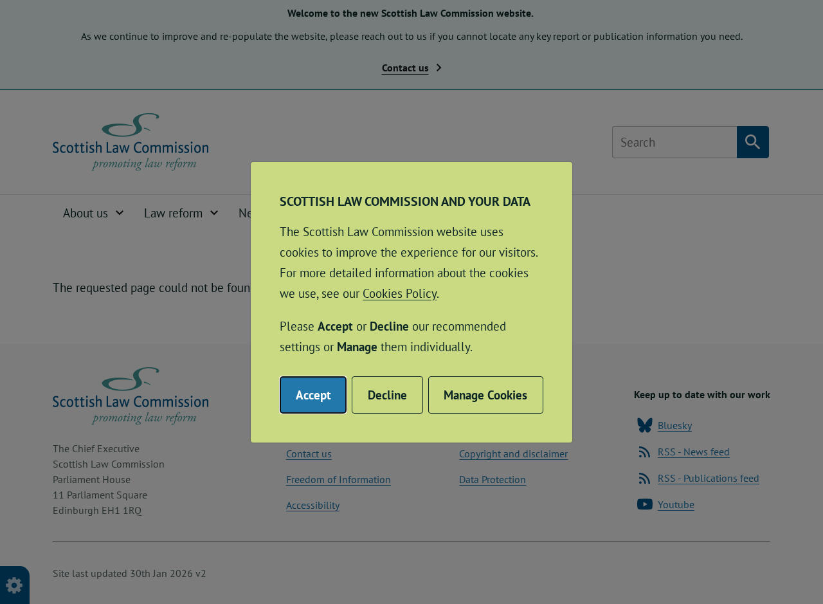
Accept (313, 395)
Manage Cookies (485, 395)
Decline (387, 395)
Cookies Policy (400, 293)
